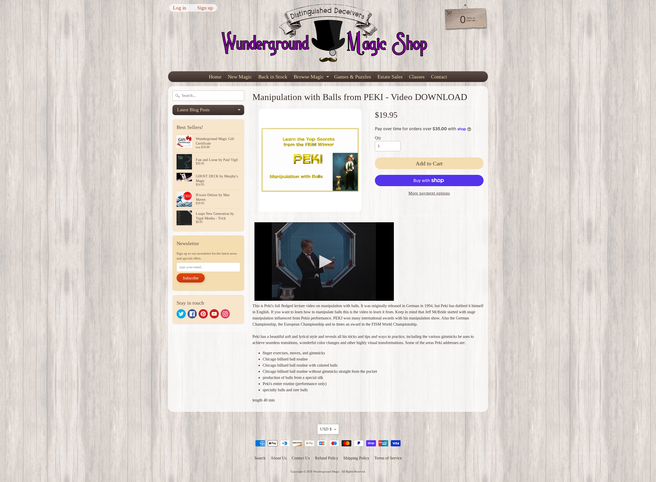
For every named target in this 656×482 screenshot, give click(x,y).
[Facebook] (192, 313)
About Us (278, 458)
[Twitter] (181, 313)
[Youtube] (214, 313)
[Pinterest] (203, 313)
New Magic (240, 76)
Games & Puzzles (352, 76)
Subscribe (191, 278)
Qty (378, 138)
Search (259, 458)
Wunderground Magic (326, 471)
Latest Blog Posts (210, 111)
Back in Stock (272, 76)
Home (215, 76)
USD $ (326, 429)
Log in (179, 7)
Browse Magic (312, 78)
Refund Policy (326, 458)
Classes (417, 76)
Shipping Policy (356, 458)
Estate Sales (390, 76)
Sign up (205, 7)
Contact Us (301, 458)
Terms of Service (388, 458)
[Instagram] (225, 313)
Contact (439, 76)
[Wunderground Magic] (328, 35)
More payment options (429, 193)
